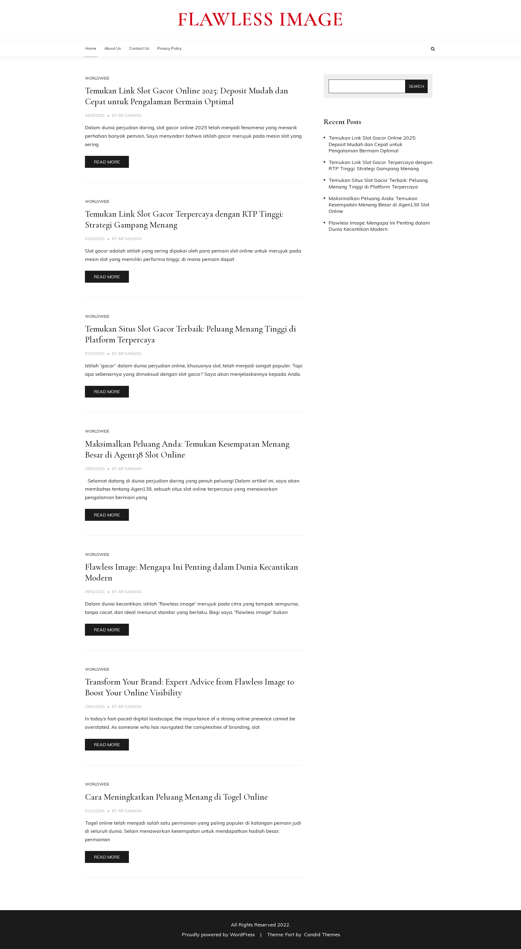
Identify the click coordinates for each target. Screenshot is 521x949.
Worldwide (97, 78)
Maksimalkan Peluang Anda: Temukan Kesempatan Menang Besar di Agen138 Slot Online (379, 204)
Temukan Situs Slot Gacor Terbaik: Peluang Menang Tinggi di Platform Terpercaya (378, 183)
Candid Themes (322, 934)
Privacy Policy (169, 48)
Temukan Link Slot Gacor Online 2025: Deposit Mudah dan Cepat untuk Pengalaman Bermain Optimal (186, 96)
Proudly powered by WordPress (219, 934)
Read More (107, 162)
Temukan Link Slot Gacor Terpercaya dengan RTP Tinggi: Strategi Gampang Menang (380, 165)
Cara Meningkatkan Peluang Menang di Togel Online (176, 797)
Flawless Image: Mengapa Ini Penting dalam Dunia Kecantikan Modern (379, 226)
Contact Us (139, 48)
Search (416, 86)
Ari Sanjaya (130, 115)
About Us (112, 48)
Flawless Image (260, 19)
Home (90, 48)
